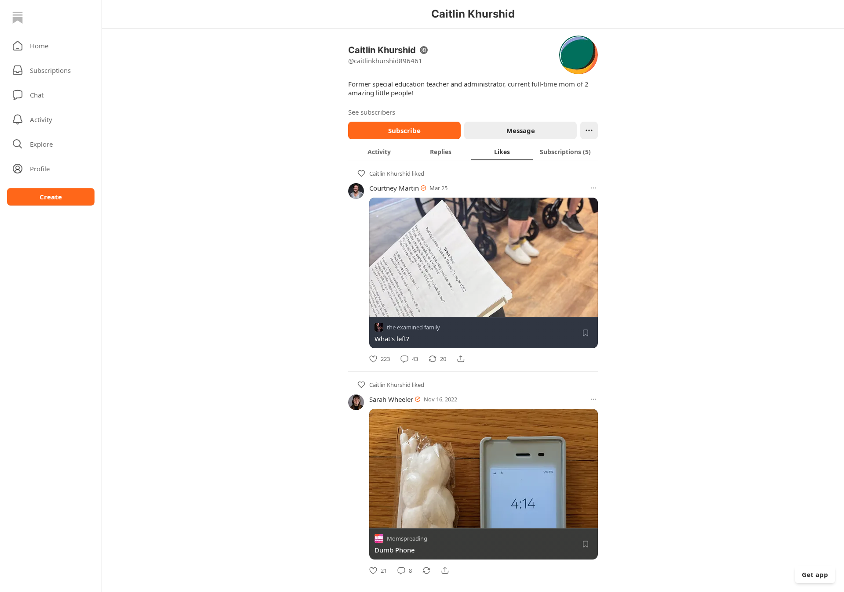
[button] (51, 45)
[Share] (460, 359)
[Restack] (426, 570)
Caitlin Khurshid (390, 173)
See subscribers (371, 112)
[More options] (593, 188)
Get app (815, 574)
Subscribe (404, 130)
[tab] (379, 151)
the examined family (413, 327)
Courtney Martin (394, 188)
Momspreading (407, 539)
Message (520, 130)
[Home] (17, 17)
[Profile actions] (589, 130)
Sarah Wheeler (391, 399)
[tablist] (473, 151)
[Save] (585, 333)
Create (51, 196)
